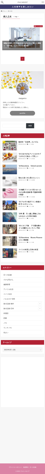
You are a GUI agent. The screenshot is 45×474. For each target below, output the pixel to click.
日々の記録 (7, 275)
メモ (5, 323)
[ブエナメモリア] (22, 2)
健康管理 (6, 284)
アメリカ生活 (8, 289)
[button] (2, 2)
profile (22, 113)
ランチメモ (7, 328)
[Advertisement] (22, 381)
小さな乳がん (8, 280)
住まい (5, 332)
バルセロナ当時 (9, 299)
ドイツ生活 (7, 294)
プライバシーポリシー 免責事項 (18, 467)
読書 (5, 318)
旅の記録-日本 (8, 308)
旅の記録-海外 (8, 304)
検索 (30, 126)
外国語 (5, 313)
